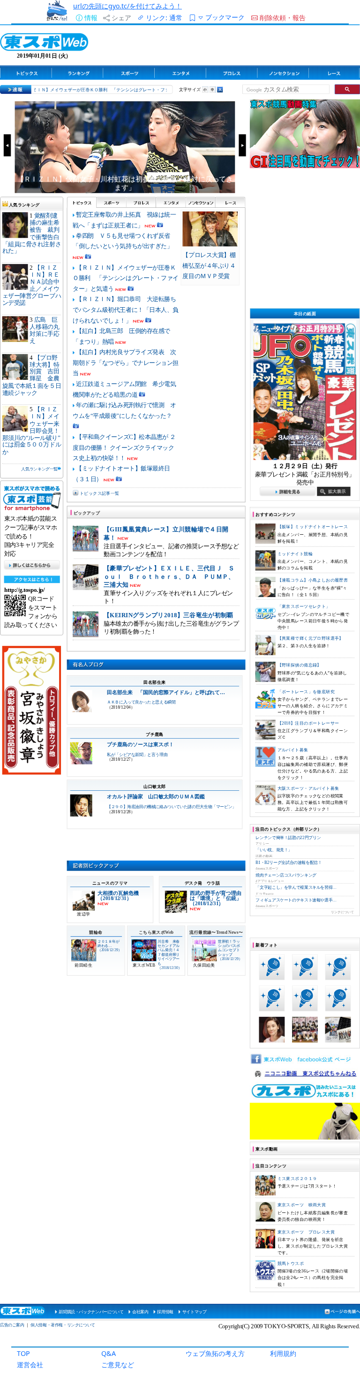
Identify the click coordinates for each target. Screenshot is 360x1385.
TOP (23, 1353)
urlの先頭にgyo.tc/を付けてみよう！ (127, 5)
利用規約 (283, 1353)
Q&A (108, 1353)
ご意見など (117, 1364)
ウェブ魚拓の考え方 (215, 1353)
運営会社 (30, 1364)
